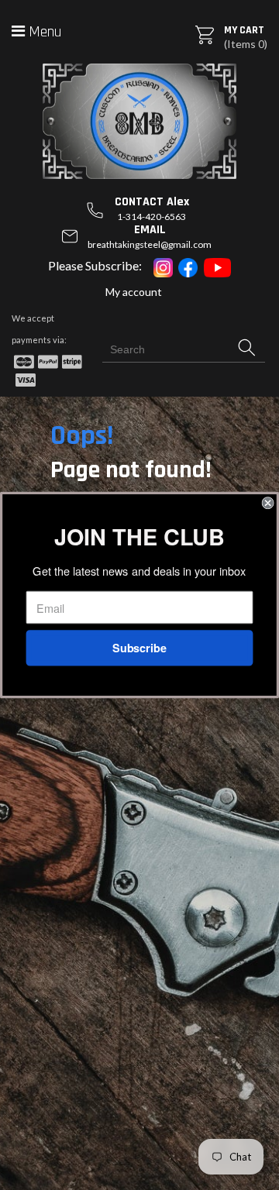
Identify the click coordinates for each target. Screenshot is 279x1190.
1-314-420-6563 (151, 216)
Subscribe (139, 648)
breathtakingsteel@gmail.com (150, 244)
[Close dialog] (268, 503)
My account (133, 291)
